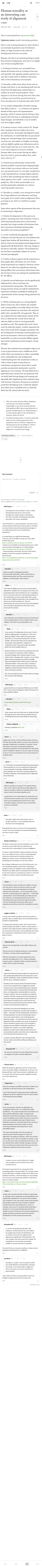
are (23, 727)
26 (26, 27)
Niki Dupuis (8, 506)
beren (5, 23)
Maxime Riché (9, 942)
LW (8, 3)
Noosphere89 (10, 1049)
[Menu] (3, 3)
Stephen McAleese (10, 841)
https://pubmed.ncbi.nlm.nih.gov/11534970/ (17, 543)
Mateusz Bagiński (12, 724)
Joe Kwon (7, 1259)
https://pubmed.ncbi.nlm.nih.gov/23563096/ (17, 549)
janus (6, 815)
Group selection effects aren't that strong (17, 702)
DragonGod (8, 1083)
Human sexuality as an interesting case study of (14, 14)
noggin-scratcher (9, 913)
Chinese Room (9, 1065)
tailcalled (8, 569)
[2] (29, 229)
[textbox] (20, 481)
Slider (7, 585)
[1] (15, 157)
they (19, 727)
